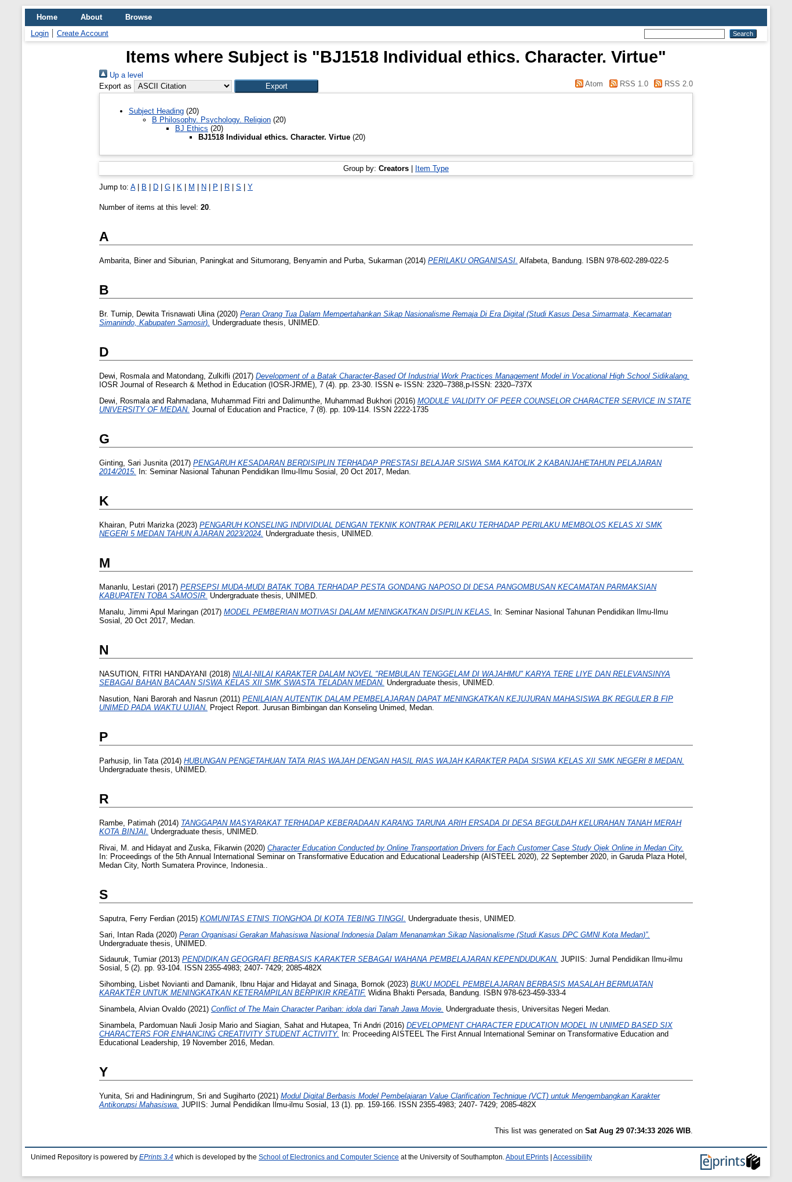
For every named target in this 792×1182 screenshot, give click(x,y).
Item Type (432, 168)
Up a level (125, 75)
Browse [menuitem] (138, 17)
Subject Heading (156, 111)
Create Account (82, 33)
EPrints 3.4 (156, 1157)
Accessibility (572, 1157)
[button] (276, 86)
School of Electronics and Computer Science (329, 1157)
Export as (115, 86)
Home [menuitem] (47, 17)
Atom (593, 83)
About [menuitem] (91, 17)
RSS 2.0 (677, 83)
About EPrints (527, 1157)
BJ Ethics (191, 128)
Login (40, 33)
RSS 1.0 (632, 83)
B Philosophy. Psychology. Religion (211, 119)
